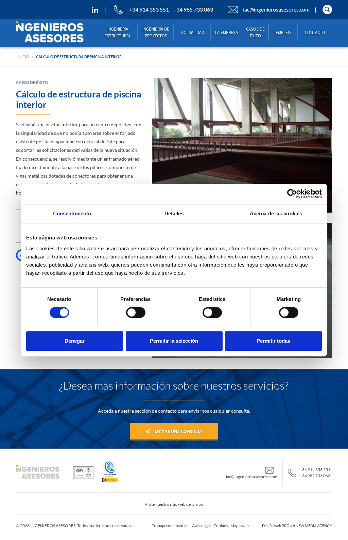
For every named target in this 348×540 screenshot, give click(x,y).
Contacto (315, 32)
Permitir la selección (174, 341)
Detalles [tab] (174, 213)
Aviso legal (201, 525)
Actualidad (192, 32)
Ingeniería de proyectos (155, 32)
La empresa (226, 32)
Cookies (220, 525)
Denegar (75, 341)
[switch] (135, 312)
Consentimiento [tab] (72, 213)
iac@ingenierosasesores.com (276, 9)
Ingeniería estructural (117, 32)
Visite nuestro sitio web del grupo (174, 504)
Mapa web (239, 525)
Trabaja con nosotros (170, 525)
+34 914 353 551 (149, 9)
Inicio (23, 56)
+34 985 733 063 (193, 9)
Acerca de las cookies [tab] (276, 213)
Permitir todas (273, 341)
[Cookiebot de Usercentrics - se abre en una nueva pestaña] (292, 194)
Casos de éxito (255, 32)
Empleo (283, 32)
